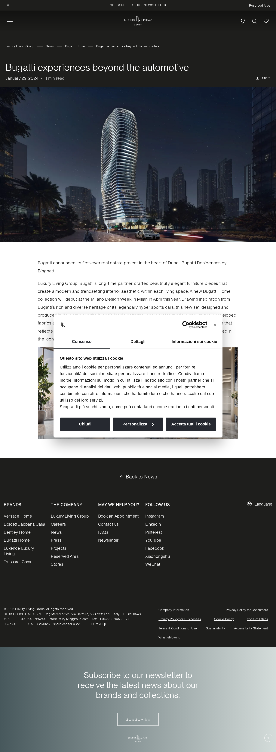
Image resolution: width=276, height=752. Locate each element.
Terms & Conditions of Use (177, 628)
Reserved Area (64, 556)
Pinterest (153, 532)
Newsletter (108, 540)
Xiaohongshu (157, 556)
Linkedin (153, 524)
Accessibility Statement (251, 628)
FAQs (103, 532)
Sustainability (215, 628)
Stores (57, 564)
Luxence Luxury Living (19, 551)
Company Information (173, 610)
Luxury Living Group (19, 46)
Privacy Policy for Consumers (247, 610)
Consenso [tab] (82, 341)
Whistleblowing (169, 637)
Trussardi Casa (17, 561)
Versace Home (18, 516)
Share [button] (266, 78)
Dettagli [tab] (138, 341)
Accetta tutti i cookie (191, 424)
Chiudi (85, 424)
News (50, 46)
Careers (58, 524)
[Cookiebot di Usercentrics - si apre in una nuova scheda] (190, 325)
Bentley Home (17, 532)
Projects (58, 548)
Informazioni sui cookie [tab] (194, 341)
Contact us (108, 524)
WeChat (152, 564)
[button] (9, 21)
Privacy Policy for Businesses (179, 619)
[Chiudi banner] (215, 324)
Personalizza (134, 424)
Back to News (141, 477)
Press (56, 540)
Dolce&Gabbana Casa (24, 524)
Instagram (154, 516)
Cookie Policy (224, 619)
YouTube (153, 540)
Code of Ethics (257, 619)
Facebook (154, 548)
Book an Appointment (118, 516)
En (7, 5)
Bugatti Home (75, 46)
